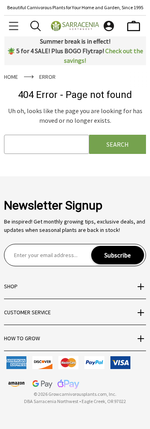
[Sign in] (108, 26)
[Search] (35, 26)
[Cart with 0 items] (133, 26)
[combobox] (46, 144)
